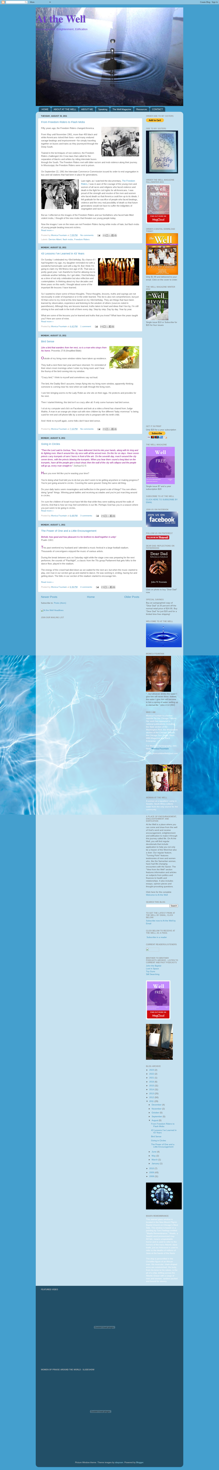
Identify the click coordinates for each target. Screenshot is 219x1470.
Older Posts (131, 596)
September (157, 1116)
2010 (152, 1168)
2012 (152, 1097)
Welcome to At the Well (157, 895)
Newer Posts (49, 596)
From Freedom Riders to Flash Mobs (63, 122)
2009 (152, 1172)
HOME (45, 109)
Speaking (102, 109)
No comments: (87, 235)
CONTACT (157, 109)
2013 (152, 1093)
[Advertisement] (162, 376)
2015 (152, 1086)
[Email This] (104, 235)
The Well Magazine (121, 109)
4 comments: (86, 587)
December (157, 1105)
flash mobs (68, 239)
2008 (152, 1176)
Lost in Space (152, 969)
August (155, 1120)
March (155, 1160)
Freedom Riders (82, 239)
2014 (152, 1089)
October (156, 1113)
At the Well (61, 18)
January (156, 1163)
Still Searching (152, 974)
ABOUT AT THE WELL (65, 109)
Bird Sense (47, 341)
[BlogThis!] (106, 235)
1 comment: (86, 326)
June (154, 1152)
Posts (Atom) (60, 603)
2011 (151, 1101)
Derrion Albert (55, 239)
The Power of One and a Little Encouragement (68, 530)
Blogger (139, 1462)
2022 (152, 1074)
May (154, 1156)
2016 (152, 1082)
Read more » (47, 230)
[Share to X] (109, 235)
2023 (152, 1070)
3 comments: (86, 516)
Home (91, 596)
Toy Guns (150, 971)
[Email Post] (99, 235)
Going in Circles (50, 443)
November (157, 1109)
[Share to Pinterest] (115, 235)
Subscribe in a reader (157, 937)
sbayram (119, 1462)
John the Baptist (153, 966)
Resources (141, 109)
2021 (152, 1078)
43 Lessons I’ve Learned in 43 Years (62, 253)
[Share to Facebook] (112, 235)
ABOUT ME (87, 109)
